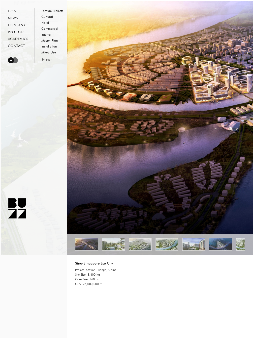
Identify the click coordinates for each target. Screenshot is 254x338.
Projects (16, 32)
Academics (18, 39)
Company (17, 25)
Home (13, 11)
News (13, 18)
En (15, 60)
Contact (16, 46)
